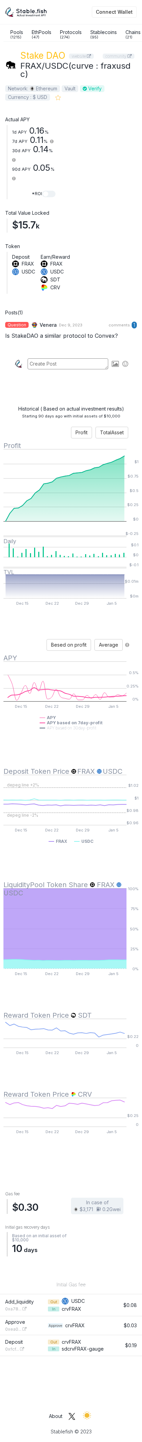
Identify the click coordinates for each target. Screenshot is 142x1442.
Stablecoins (103, 34)
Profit (81, 432)
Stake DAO (42, 55)
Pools (16, 34)
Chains (133, 34)
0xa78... (13, 1308)
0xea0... (13, 1329)
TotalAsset (112, 432)
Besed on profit (69, 645)
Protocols (71, 34)
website (79, 56)
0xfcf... (12, 1349)
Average (108, 645)
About (55, 1416)
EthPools (41, 34)
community (116, 56)
